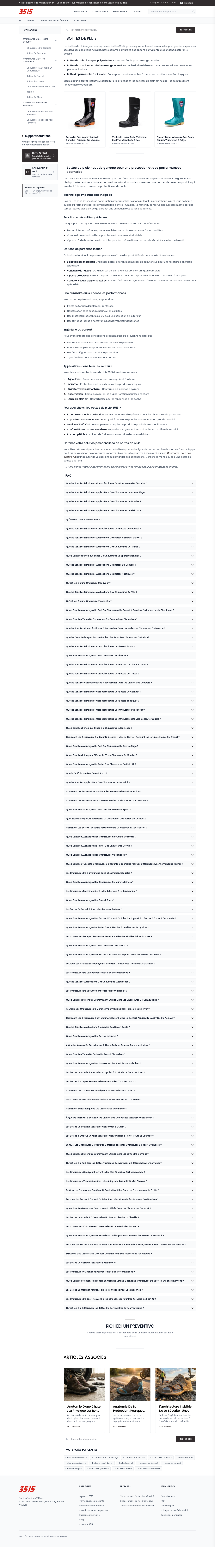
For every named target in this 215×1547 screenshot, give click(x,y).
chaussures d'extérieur (162, 1457)
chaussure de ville (123, 1468)
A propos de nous (159, 2)
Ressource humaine (89, 1515)
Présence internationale (91, 1505)
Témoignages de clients (91, 1500)
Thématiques (167, 1505)
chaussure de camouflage (106, 1457)
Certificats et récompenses (93, 1510)
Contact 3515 (86, 1524)
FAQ (163, 1500)
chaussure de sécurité (77, 1457)
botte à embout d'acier (102, 1463)
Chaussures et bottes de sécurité (137, 1496)
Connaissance (100, 11)
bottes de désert (185, 1457)
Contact (138, 11)
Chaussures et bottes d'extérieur (54, 20)
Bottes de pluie (80, 20)
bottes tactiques (74, 1468)
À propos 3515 (86, 1496)
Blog (174, 2)
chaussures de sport (149, 1463)
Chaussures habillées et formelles (137, 1505)
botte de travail (126, 1463)
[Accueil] (20, 20)
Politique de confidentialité (174, 1510)
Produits (30, 20)
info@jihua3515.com (35, 1498)
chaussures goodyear (99, 1468)
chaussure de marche (135, 1457)
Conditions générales (171, 1515)
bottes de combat (173, 1463)
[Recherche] (194, 11)
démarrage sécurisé (76, 1463)
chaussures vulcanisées (149, 1468)
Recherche (186, 29)
